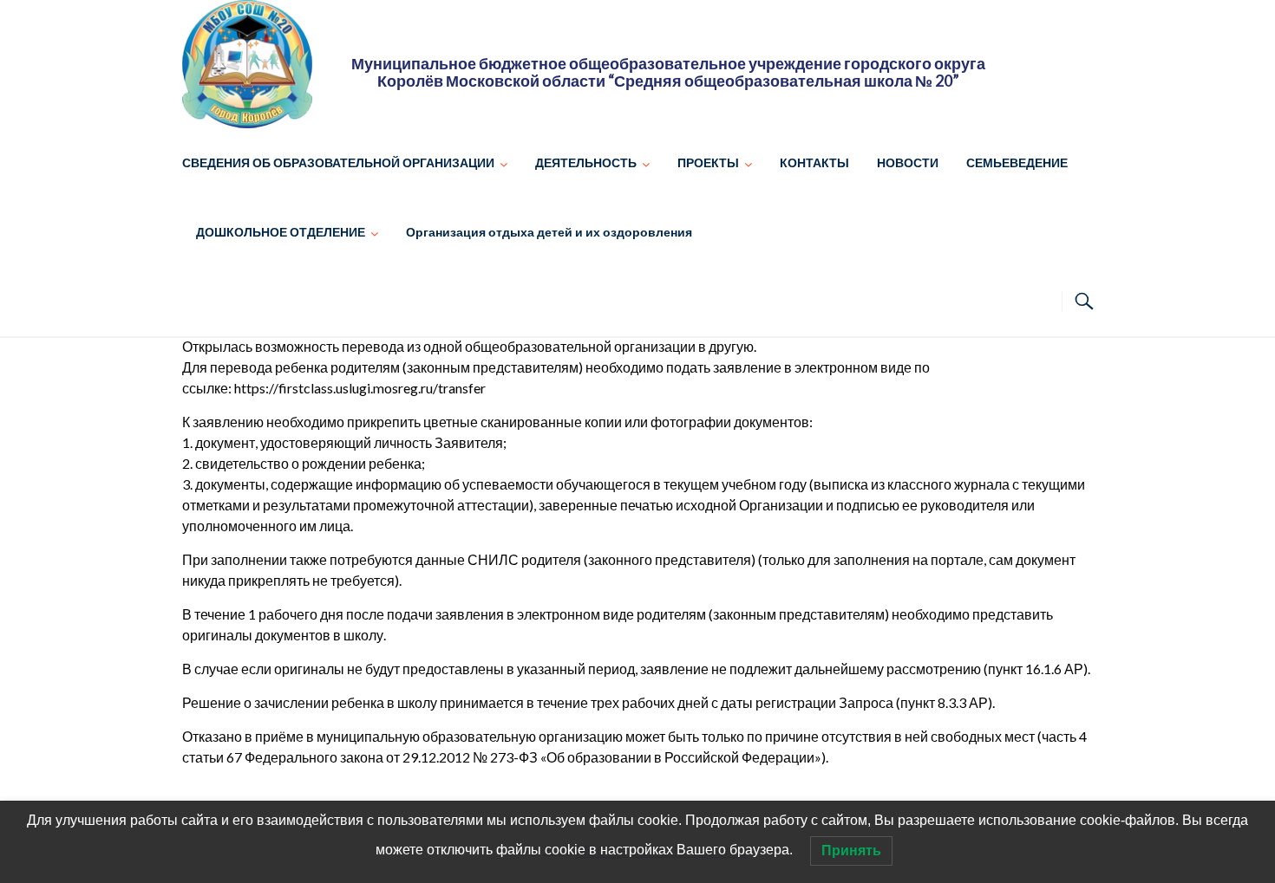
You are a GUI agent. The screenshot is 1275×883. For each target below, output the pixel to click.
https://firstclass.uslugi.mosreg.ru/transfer (360, 388)
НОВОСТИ (907, 162)
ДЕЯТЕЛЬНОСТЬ (586, 162)
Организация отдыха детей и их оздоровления (549, 231)
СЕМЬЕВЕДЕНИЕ (1017, 162)
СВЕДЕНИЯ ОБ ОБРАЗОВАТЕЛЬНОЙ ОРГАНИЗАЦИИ (338, 162)
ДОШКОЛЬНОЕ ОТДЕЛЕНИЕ (280, 231)
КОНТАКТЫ (814, 162)
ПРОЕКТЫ (708, 162)
